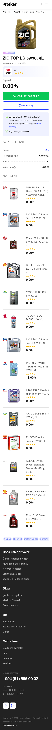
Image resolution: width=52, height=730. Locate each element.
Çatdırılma (10, 641)
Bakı (5, 653)
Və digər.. (8, 663)
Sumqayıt (7, 658)
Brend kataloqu (10, 605)
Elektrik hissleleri (12, 573)
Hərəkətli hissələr (12, 568)
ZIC (47, 149)
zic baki (7, 538)
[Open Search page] (42, 4)
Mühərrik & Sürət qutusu (15, 563)
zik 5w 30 (17, 538)
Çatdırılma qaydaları (13, 647)
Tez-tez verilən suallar (14, 626)
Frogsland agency (10, 725)
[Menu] (46, 4)
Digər (7, 588)
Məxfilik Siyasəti (11, 600)
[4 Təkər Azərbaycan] (10, 4)
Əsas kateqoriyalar (16, 551)
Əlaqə (6, 631)
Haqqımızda (9, 621)
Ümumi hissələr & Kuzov (15, 558)
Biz (5, 614)
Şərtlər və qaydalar (13, 595)
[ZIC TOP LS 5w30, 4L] (26, 33)
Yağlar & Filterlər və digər (16, 578)
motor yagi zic (31, 538)
